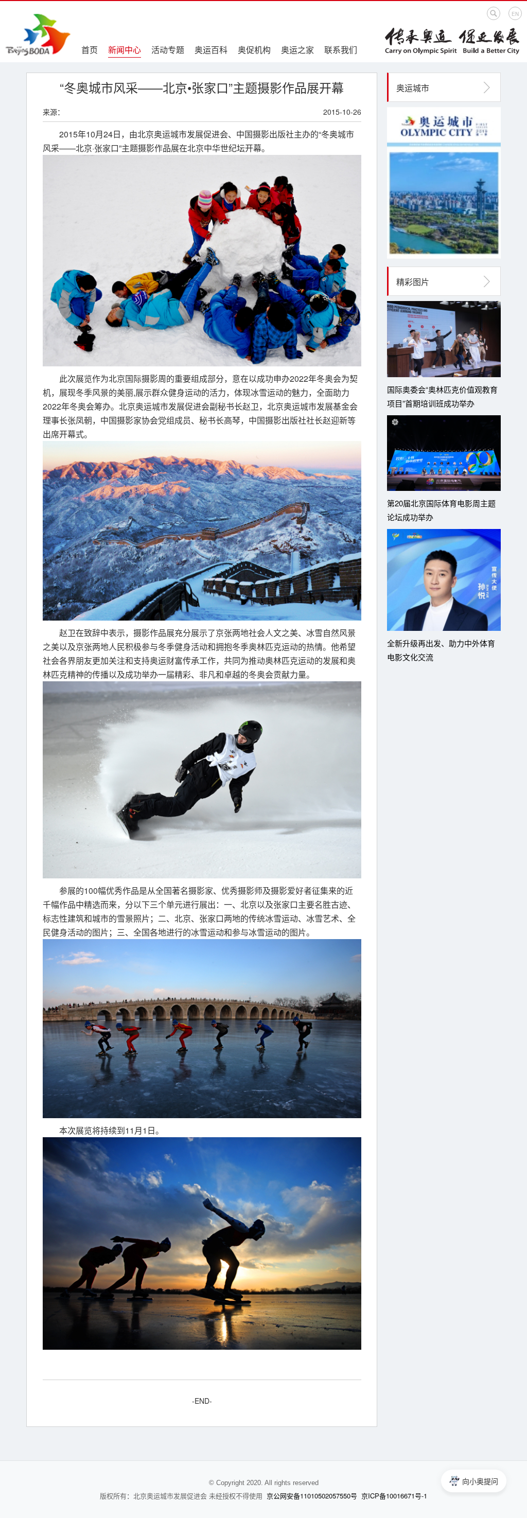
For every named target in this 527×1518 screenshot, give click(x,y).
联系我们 (340, 50)
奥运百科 (211, 50)
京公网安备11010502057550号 (312, 1496)
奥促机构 (254, 50)
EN (515, 13)
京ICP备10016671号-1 (394, 1496)
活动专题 (167, 50)
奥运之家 (297, 50)
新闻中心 (124, 50)
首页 (89, 50)
